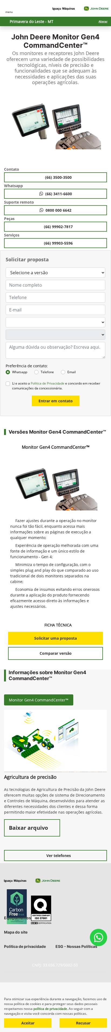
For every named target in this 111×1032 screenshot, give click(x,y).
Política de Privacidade (47, 383)
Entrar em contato (56, 400)
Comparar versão (56, 653)
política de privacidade (50, 1008)
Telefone (47, 372)
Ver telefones (58, 855)
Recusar (83, 1023)
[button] (9, 128)
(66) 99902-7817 (58, 226)
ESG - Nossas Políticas (76, 946)
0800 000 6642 (58, 210)
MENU (9, 12)
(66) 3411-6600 (58, 193)
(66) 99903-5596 (58, 243)
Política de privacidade (25, 946)
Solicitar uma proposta (55, 638)
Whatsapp (19, 372)
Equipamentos (17, 918)
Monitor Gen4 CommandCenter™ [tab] (38, 699)
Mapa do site (15, 932)
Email (71, 372)
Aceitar (27, 1023)
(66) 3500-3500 (59, 177)
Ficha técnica (58, 625)
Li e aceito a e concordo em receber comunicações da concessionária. (56, 385)
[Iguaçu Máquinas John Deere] (80, 8)
